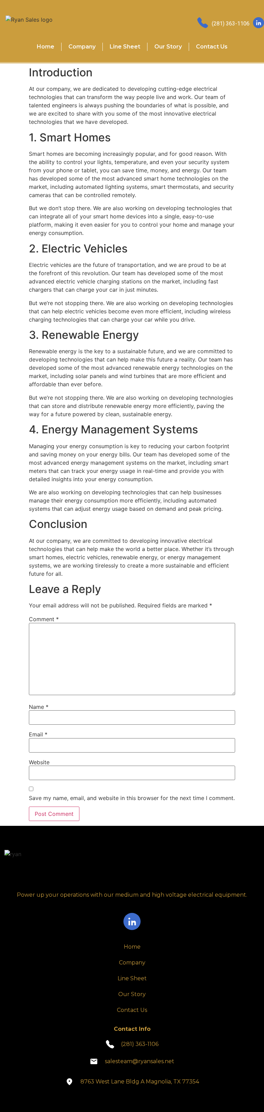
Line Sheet (125, 46)
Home (45, 46)
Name (38, 707)
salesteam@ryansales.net (139, 1061)
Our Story (168, 46)
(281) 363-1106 (231, 23)
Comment (44, 619)
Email (38, 734)
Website (39, 762)
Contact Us (212, 46)
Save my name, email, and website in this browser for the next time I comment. (132, 798)
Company (82, 46)
